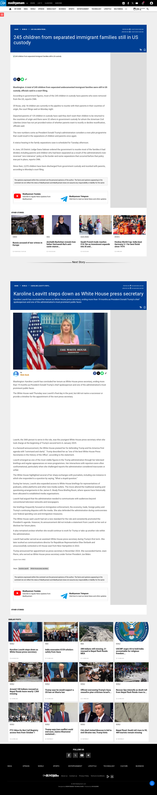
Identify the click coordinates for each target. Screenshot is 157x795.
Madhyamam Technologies (75, 786)
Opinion (41, 9)
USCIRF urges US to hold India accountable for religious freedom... (130, 651)
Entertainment (83, 9)
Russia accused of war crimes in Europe (27, 244)
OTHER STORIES (17, 213)
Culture (124, 766)
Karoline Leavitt (23, 568)
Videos (15, 237)
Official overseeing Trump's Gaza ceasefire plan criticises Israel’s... (96, 691)
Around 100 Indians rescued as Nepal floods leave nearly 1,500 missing (24, 691)
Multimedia (118, 9)
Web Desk (24, 375)
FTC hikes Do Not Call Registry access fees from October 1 (24, 731)
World (32, 9)
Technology (96, 9)
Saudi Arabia (85, 237)
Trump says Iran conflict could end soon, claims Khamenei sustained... (59, 731)
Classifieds (48, 3)
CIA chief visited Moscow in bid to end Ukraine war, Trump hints (96, 731)
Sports (71, 9)
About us (64, 776)
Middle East (51, 9)
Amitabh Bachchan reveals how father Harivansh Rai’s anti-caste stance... (61, 244)
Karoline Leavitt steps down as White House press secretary (78, 294)
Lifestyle (107, 9)
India (26, 9)
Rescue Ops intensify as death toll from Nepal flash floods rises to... (131, 691)
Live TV (40, 3)
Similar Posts (14, 619)
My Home (17, 9)
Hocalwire (95, 786)
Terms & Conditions (97, 776)
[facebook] (15, 79)
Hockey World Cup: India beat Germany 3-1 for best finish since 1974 (128, 244)
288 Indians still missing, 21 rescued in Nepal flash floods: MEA (94, 651)
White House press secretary (39, 568)
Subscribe (58, 3)
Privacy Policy (84, 776)
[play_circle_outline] (27, 225)
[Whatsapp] (22, 79)
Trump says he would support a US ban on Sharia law (59, 691)
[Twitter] (18, 79)
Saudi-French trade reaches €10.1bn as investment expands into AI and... (95, 244)
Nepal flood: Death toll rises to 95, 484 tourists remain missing (131, 731)
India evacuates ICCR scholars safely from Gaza (59, 650)
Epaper (32, 3)
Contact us (73, 776)
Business (62, 9)
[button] (3, 3)
